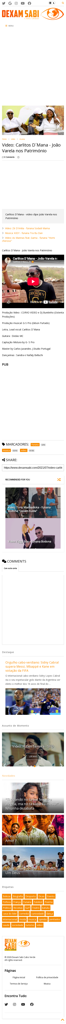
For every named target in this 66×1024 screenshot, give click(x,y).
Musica (47, 983)
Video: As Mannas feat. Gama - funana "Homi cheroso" (28, 239)
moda (22, 919)
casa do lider (10, 913)
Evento (51, 896)
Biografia (18, 896)
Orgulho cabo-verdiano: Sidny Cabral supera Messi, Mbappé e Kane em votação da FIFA (32, 666)
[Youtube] (23, 3)
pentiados (54, 919)
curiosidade (37, 913)
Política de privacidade (47, 977)
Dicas (41, 896)
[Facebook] (29, 3)
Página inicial (19, 977)
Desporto (30, 896)
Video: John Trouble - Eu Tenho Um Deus (30, 870)
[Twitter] (3, 3)
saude (6, 925)
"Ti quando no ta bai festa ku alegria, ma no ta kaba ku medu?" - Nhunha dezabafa (33, 804)
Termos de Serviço (19, 983)
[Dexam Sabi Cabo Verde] (33, 18)
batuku (46, 907)
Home (4, 139)
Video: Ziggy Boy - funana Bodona (29, 541)
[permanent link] (18, 157)
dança (49, 913)
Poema (49, 902)
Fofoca (7, 902)
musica (22, 139)
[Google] (10, 3)
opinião (43, 919)
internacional (10, 919)
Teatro (36, 907)
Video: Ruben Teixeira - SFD (33, 746)
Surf (27, 907)
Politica (7, 907)
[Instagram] (16, 3)
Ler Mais (33, 756)
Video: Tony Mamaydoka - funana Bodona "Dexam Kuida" (29, 509)
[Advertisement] (33, 67)
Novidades (8, 775)
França (17, 902)
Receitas (18, 907)
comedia (24, 913)
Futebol (38, 902)
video (13, 139)
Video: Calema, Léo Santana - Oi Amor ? (30, 838)
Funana (27, 902)
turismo (30, 925)
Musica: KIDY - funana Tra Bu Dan (24, 233)
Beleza (6, 896)
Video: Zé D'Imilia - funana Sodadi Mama (27, 228)
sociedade (17, 925)
